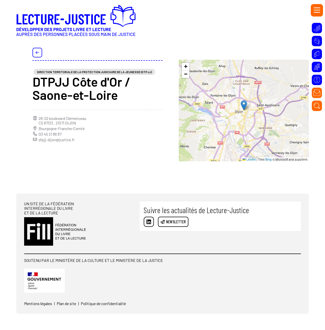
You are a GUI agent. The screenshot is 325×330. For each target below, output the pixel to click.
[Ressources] (317, 41)
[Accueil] (76, 24)
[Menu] (317, 10)
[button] (244, 105)
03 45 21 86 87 (50, 134)
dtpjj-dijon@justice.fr (57, 139)
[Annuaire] (317, 54)
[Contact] (317, 93)
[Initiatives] (317, 28)
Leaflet (251, 159)
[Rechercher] (317, 106)
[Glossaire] (317, 67)
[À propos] (317, 80)
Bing (268, 159)
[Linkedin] (149, 222)
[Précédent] (37, 52)
